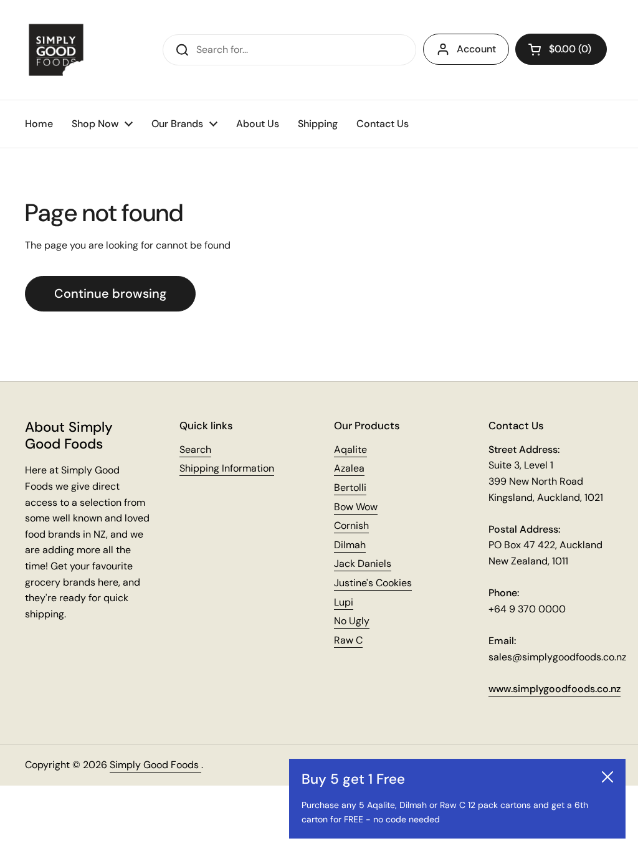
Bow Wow (356, 506)
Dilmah (350, 544)
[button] (561, 49)
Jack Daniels (362, 563)
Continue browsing (110, 293)
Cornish (351, 525)
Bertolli (350, 487)
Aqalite (350, 449)
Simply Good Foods (155, 764)
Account (476, 48)
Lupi (343, 602)
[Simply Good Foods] (56, 50)
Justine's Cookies (373, 582)
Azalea (349, 468)
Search (195, 449)
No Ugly (351, 620)
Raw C (348, 640)
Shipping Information (226, 468)
